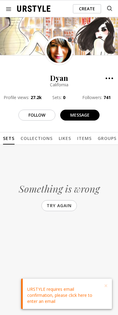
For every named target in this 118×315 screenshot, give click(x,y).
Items (84, 138)
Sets (9, 138)
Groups (107, 138)
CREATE (87, 9)
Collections (37, 138)
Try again (59, 205)
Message (80, 115)
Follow (36, 115)
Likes (65, 138)
